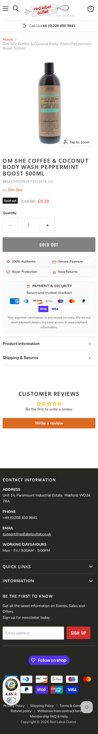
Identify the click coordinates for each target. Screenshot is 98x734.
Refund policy (21, 711)
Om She (15, 189)
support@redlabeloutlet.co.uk (27, 534)
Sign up (79, 633)
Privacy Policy (14, 705)
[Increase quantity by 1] (47, 225)
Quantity (9, 213)
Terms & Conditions (74, 705)
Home (8, 39)
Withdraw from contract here (59, 711)
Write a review (49, 423)
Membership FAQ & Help (49, 716)
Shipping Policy (42, 705)
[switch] (11, 700)
